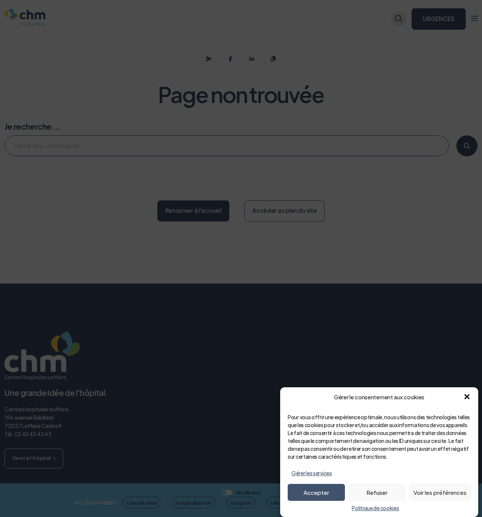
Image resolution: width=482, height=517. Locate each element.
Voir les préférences (440, 492)
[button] (467, 396)
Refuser (376, 492)
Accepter (316, 492)
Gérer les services (311, 473)
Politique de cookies (375, 508)
